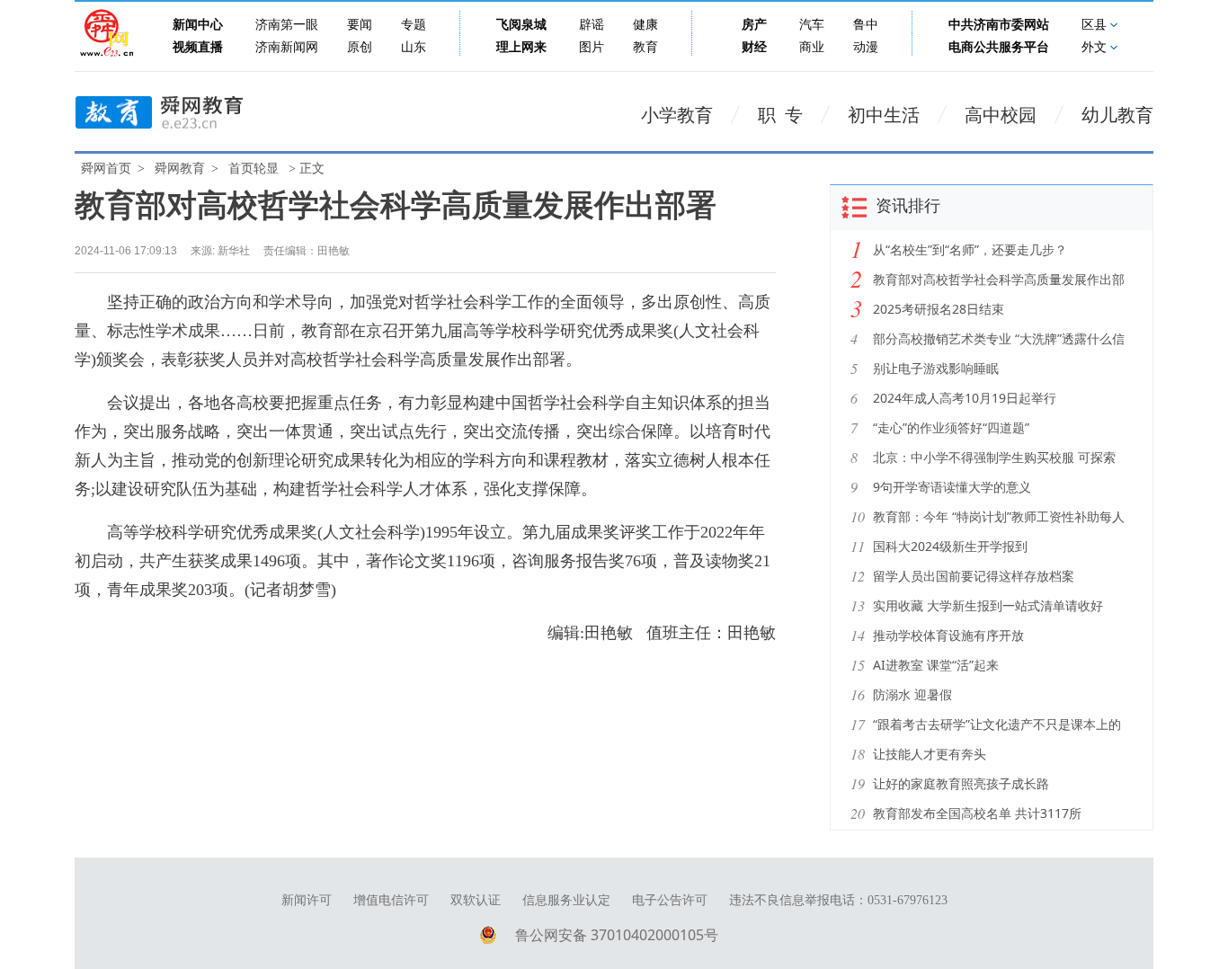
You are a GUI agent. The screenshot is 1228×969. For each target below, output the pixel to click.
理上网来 (521, 47)
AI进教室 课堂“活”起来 (936, 664)
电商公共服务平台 (998, 47)
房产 (754, 24)
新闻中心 (198, 24)
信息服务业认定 (566, 900)
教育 (645, 47)
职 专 (780, 115)
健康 (645, 24)
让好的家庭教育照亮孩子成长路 (961, 783)
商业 (811, 47)
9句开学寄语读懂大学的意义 (952, 486)
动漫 (865, 47)
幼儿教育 (1117, 115)
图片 (591, 47)
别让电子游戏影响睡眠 (936, 368)
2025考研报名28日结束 (938, 308)
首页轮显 (253, 168)
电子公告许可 (669, 900)
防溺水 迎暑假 (912, 694)
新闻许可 (306, 900)
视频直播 (198, 47)
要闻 (359, 24)
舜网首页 (106, 168)
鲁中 (865, 24)
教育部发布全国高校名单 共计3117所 (977, 813)
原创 (359, 47)
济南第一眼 (286, 24)
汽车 (811, 24)
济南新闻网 (286, 47)
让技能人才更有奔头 (929, 753)
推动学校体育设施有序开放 (948, 635)
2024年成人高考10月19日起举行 (964, 397)
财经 (754, 47)
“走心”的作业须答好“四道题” (951, 427)
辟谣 (591, 24)
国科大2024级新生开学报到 (950, 546)
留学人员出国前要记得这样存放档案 (973, 575)
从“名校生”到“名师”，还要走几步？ (970, 249)
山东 (413, 47)
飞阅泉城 (521, 24)
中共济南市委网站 (998, 24)
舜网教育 (180, 168)
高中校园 (1001, 115)
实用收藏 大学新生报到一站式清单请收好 (988, 605)
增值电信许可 (391, 900)
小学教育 (677, 115)
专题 (413, 24)
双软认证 (475, 900)
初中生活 (884, 115)
